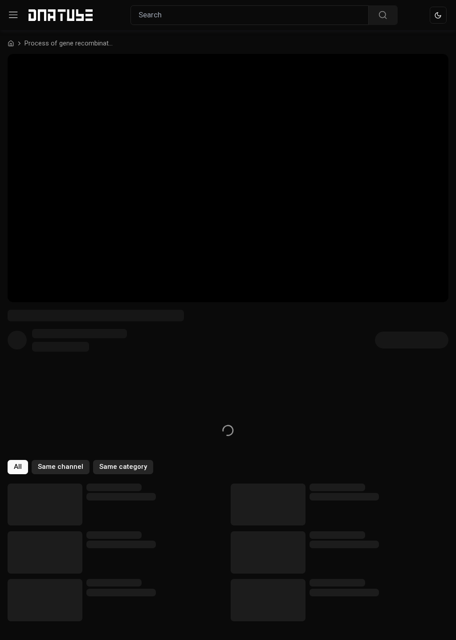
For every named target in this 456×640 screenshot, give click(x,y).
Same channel (60, 467)
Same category (123, 467)
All (18, 467)
